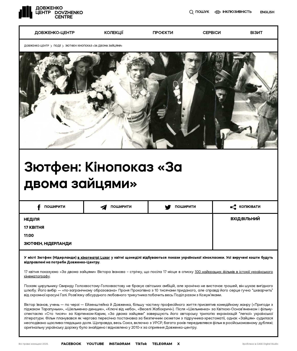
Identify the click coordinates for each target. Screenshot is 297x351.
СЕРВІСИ (212, 33)
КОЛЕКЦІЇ (113, 33)
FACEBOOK (71, 344)
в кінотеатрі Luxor (94, 258)
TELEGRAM (162, 344)
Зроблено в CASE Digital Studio (260, 344)
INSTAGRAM (119, 344)
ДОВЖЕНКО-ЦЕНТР (55, 33)
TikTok (141, 344)
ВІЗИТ (256, 33)
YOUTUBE (95, 344)
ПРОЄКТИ (163, 33)
